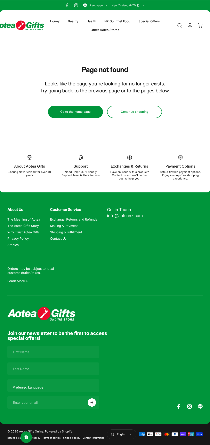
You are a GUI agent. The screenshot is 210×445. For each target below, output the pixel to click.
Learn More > (17, 281)
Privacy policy (32, 437)
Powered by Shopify (58, 431)
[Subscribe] (92, 402)
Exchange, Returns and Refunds (73, 219)
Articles (13, 245)
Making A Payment (64, 226)
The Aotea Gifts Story (23, 226)
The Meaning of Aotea (23, 219)
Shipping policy (71, 437)
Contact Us (58, 238)
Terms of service (51, 437)
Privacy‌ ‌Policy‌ (18, 238)
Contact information (94, 437)
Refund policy (15, 437)
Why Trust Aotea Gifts (23, 232)
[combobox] (99, 5)
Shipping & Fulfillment (66, 232)
